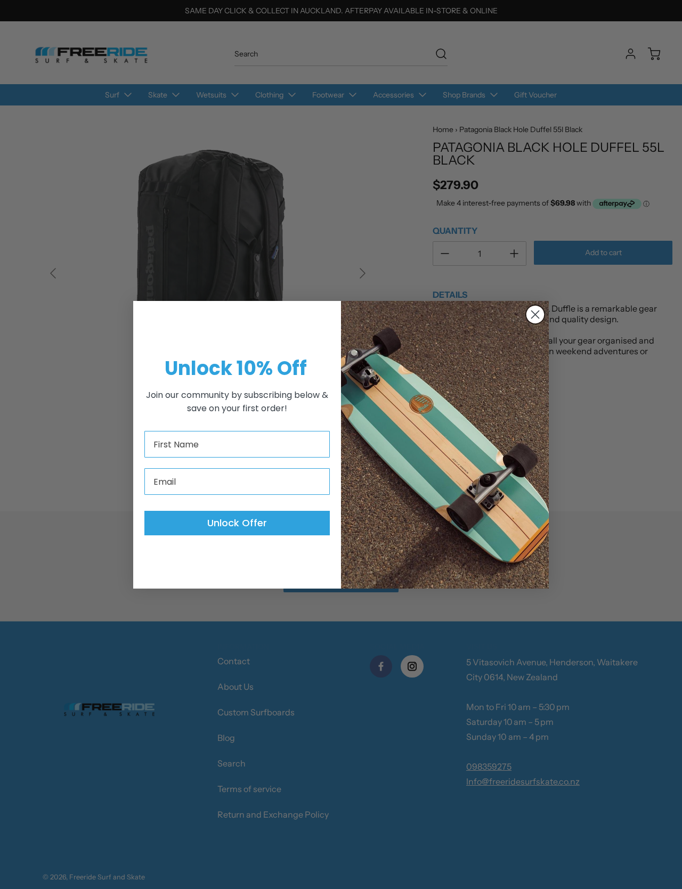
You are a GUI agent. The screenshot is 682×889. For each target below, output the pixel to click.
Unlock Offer (237, 522)
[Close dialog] (535, 314)
